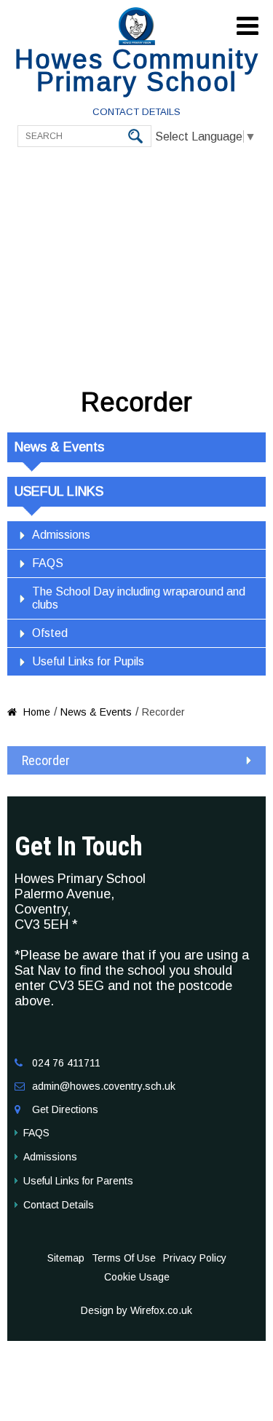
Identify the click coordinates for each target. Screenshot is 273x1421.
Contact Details (136, 111)
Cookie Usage (137, 1277)
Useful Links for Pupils (88, 661)
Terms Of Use (124, 1258)
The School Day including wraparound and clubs (138, 598)
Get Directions (65, 1109)
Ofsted (50, 633)
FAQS (47, 563)
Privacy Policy (194, 1258)
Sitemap (65, 1258)
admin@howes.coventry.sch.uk (103, 1086)
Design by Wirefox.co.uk (136, 1310)
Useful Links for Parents (78, 1181)
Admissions (61, 535)
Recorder (46, 760)
